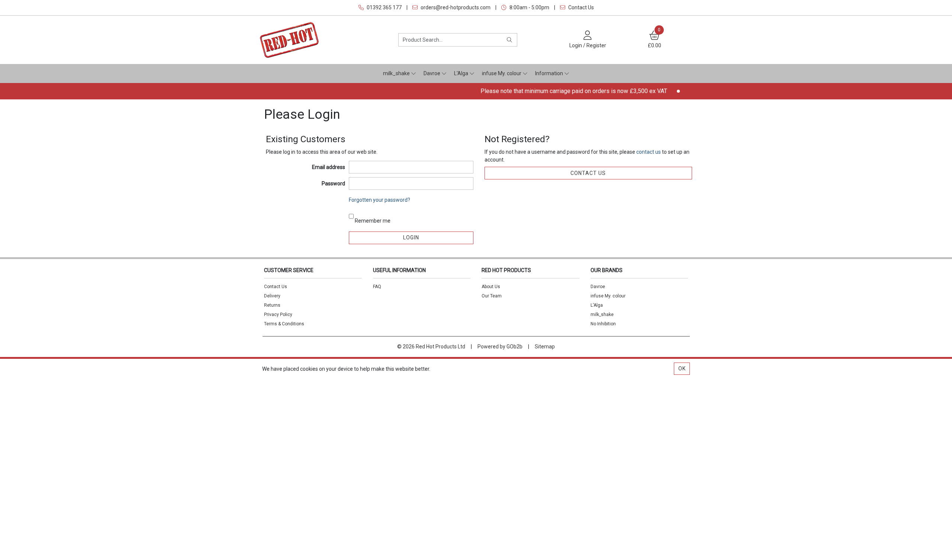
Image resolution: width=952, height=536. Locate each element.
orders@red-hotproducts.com (455, 7)
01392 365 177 (384, 7)
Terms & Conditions (284, 323)
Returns (272, 305)
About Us (491, 286)
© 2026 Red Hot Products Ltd (431, 347)
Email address (328, 167)
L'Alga (461, 73)
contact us (649, 152)
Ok (682, 368)
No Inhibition (603, 323)
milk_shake (397, 73)
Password (333, 183)
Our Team (492, 296)
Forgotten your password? (379, 200)
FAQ (377, 286)
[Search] (509, 40)
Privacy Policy (278, 314)
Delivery (272, 296)
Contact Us (580, 7)
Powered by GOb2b (499, 347)
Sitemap (545, 347)
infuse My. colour (502, 73)
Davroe (432, 73)
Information (549, 73)
